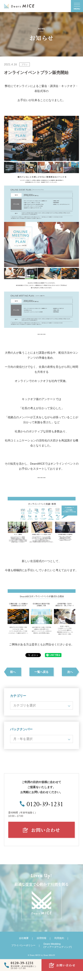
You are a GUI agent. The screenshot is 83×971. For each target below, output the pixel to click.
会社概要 (24, 938)
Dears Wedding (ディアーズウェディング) (58, 945)
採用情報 (41, 938)
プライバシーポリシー (23, 945)
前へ (13, 671)
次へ (70, 671)
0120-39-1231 (45, 804)
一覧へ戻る (41, 671)
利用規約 (59, 938)
